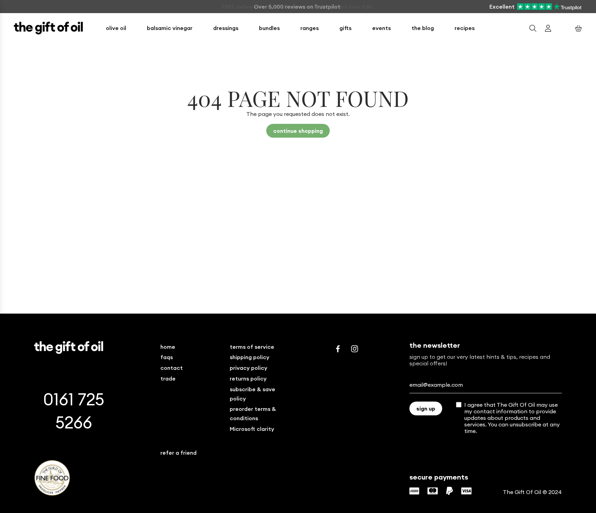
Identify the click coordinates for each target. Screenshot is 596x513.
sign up (425, 408)
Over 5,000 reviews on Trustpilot (297, 6)
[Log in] (548, 28)
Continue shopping (298, 130)
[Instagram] (354, 348)
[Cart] (578, 28)
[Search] (532, 28)
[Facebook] (338, 348)
